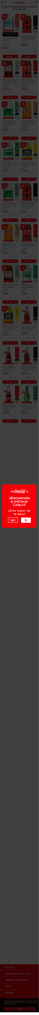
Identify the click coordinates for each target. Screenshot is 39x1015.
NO (13, 520)
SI (26, 520)
